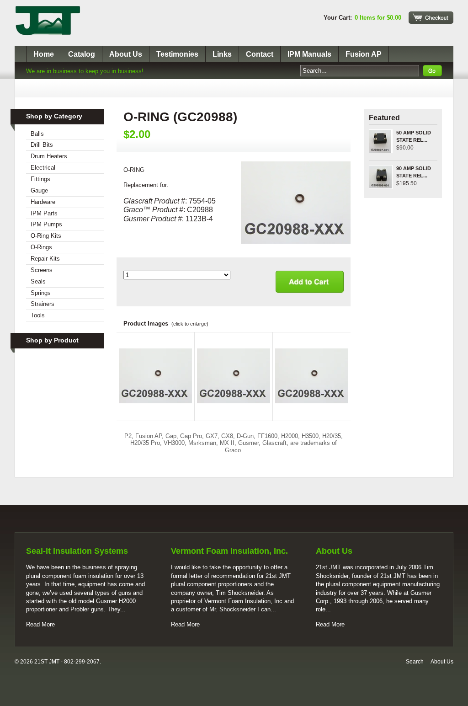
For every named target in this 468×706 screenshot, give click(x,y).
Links (222, 54)
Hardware (43, 201)
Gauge (39, 190)
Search (415, 661)
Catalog (81, 54)
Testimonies (177, 54)
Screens (42, 270)
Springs (41, 292)
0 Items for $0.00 (378, 17)
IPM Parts (44, 213)
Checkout (431, 17)
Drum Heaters (49, 156)
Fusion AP (364, 54)
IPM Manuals (309, 54)
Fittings (40, 179)
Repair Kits (45, 258)
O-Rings (41, 247)
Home (43, 54)
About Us (125, 54)
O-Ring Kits (46, 235)
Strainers (42, 303)
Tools (38, 315)
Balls (37, 133)
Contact (259, 54)
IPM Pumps (46, 224)
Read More (40, 624)
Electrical (43, 167)
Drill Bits (42, 144)
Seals (38, 281)
